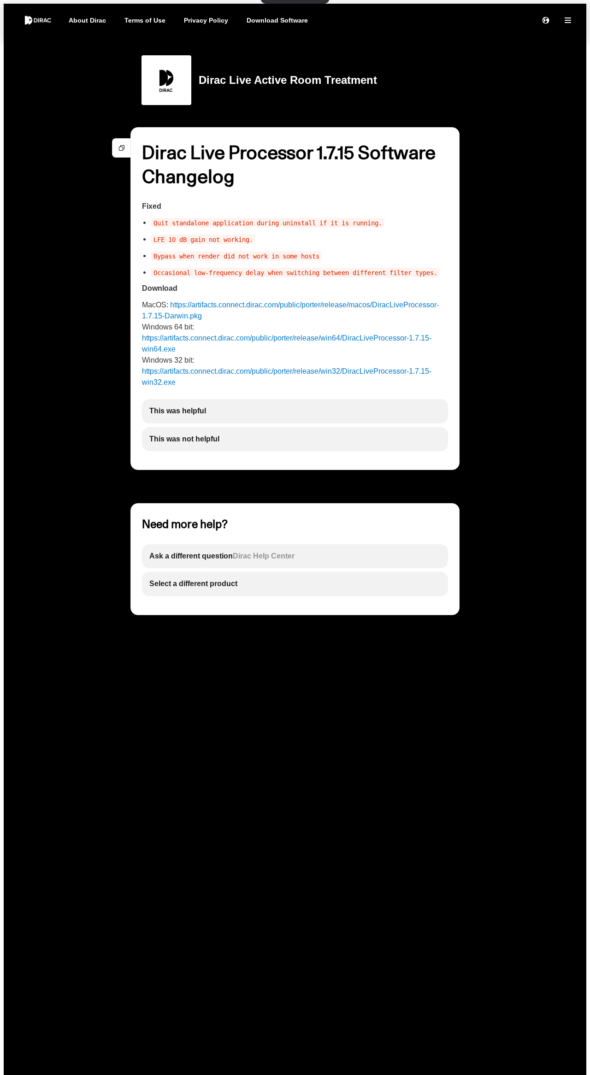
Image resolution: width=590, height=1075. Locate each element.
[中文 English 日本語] (546, 20)
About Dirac (87, 20)
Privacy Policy (206, 20)
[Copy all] (121, 148)
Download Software (277, 20)
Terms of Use (144, 20)
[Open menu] (568, 20)
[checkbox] (295, 411)
